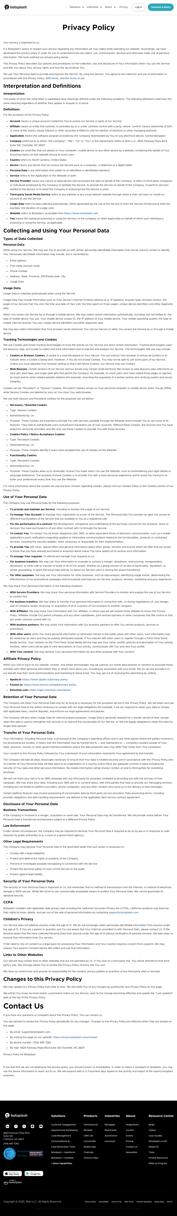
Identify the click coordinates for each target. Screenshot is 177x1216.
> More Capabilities (61, 1163)
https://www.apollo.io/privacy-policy (45, 679)
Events (129, 1136)
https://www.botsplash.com (81, 213)
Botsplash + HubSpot (62, 1158)
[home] (15, 7)
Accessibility (104, 1202)
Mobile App (90, 1147)
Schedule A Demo (160, 7)
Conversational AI (60, 1141)
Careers (130, 1130)
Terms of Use (116, 1202)
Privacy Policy (90, 1202)
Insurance (110, 1141)
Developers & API (158, 1141)
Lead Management (61, 1136)
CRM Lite (88, 1136)
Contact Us (131, 1147)
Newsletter (131, 1152)
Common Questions (144, 1202)
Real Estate (111, 1130)
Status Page (159, 1202)
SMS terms (52, 78)
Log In (138, 7)
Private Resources (158, 1158)
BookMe (88, 1130)
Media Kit (153, 1147)
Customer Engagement (63, 1125)
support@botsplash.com (123, 912)
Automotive (111, 1136)
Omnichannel (91, 1125)
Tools (151, 1152)
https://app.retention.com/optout (50, 690)
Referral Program (158, 1163)
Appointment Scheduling (64, 1130)
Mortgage (110, 1125)
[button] (76, 7)
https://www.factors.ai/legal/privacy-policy (50, 685)
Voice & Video (91, 1158)
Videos (152, 1130)
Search (169, 1202)
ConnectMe (90, 1141)
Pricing (123, 7)
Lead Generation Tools (63, 1147)
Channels (88, 1152)
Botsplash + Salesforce (63, 1152)
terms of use (77, 78)
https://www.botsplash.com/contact (75, 1037)
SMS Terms (129, 1202)
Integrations (132, 1125)
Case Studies (155, 1136)
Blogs (152, 1125)
